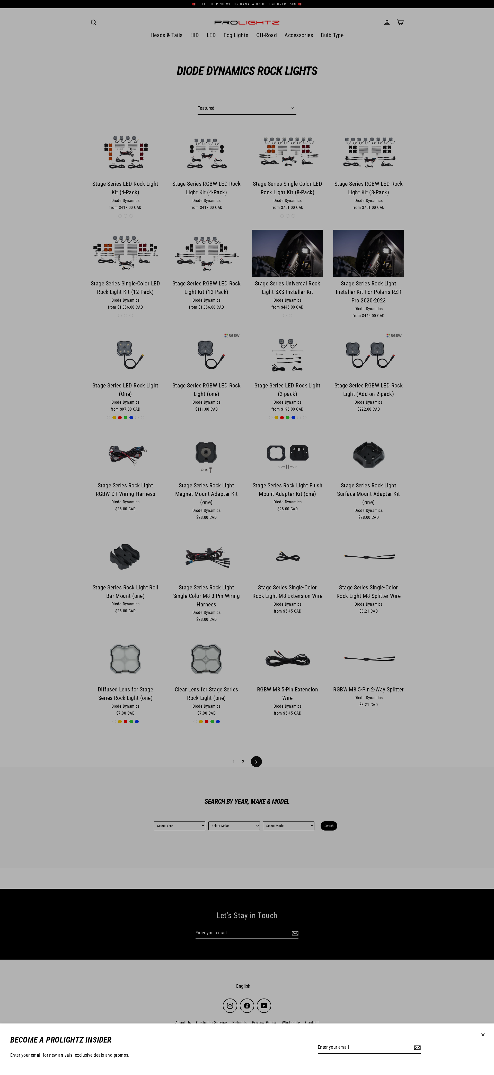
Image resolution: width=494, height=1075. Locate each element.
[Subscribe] (416, 1048)
